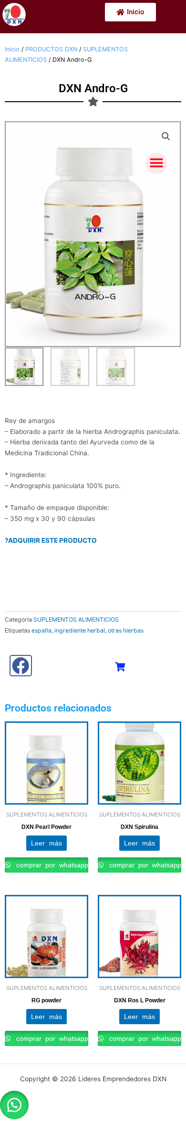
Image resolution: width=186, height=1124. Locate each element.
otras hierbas (126, 630)
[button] (156, 163)
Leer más (46, 843)
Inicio (12, 49)
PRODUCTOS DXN (51, 49)
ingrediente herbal (79, 630)
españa (41, 630)
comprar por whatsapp (50, 865)
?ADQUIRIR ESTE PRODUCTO (51, 540)
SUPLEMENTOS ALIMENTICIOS (76, 619)
